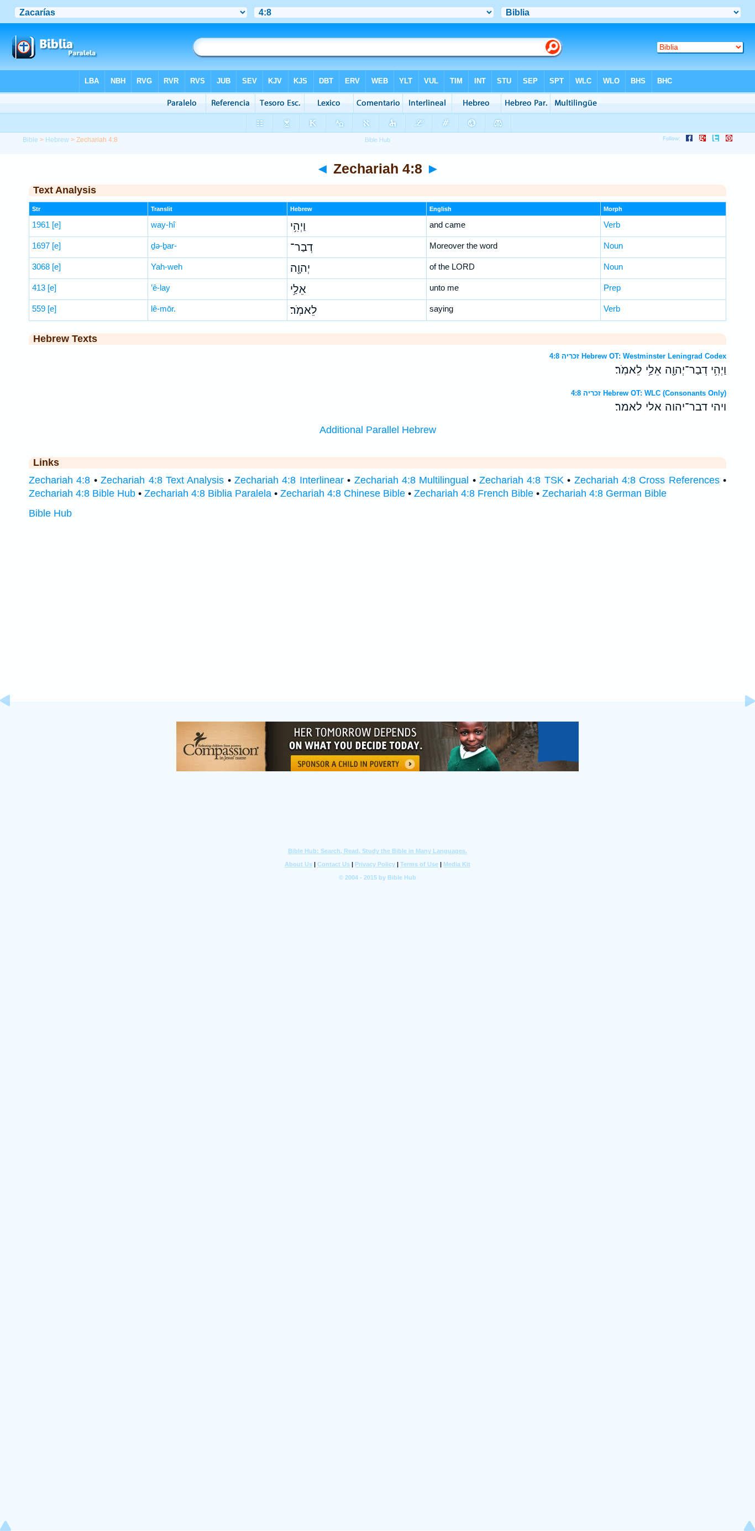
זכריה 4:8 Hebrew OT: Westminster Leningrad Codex (637, 356)
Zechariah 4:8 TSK (521, 480)
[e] (56, 224)
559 (38, 308)
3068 (41, 266)
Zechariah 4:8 (59, 480)
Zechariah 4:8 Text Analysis (162, 480)
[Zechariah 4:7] (14, 725)
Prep (612, 287)
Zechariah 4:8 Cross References (647, 480)
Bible (30, 140)
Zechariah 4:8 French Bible (473, 493)
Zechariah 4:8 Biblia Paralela (207, 493)
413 (38, 287)
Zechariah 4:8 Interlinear (289, 480)
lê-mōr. (163, 308)
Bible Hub (50, 513)
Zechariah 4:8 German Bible (604, 493)
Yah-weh (166, 266)
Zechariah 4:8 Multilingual (411, 480)
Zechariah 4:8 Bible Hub (82, 493)
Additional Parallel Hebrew (377, 429)
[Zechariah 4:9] (741, 725)
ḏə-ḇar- (164, 245)
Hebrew (57, 140)
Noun (613, 245)
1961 (41, 224)
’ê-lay (160, 287)
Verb (612, 224)
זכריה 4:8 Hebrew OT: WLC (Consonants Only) (648, 393)
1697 (41, 245)
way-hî (163, 224)
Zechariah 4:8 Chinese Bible (342, 493)
